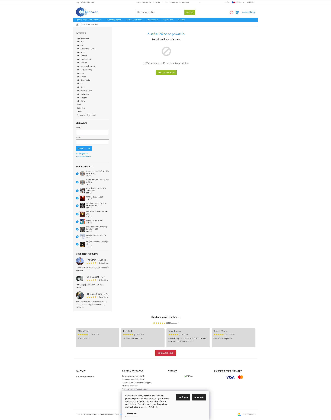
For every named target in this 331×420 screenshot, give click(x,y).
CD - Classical (82, 56)
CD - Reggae (82, 97)
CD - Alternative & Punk (86, 48)
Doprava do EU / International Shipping (137, 382)
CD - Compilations (84, 59)
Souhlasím (199, 397)
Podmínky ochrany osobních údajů (135, 389)
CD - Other (81, 87)
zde (156, 407)
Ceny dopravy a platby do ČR (148, 2)
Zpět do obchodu (166, 72)
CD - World (81, 101)
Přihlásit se (84, 148)
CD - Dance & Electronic (86, 66)
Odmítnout (183, 397)
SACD (79, 104)
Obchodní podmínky (130, 386)
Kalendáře (81, 108)
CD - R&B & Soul (83, 94)
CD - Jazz (80, 83)
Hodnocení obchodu (165, 317)
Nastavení (132, 413)
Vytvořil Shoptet (249, 414)
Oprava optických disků (86, 115)
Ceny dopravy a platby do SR (177, 2)
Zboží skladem (83, 38)
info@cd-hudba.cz (87, 376)
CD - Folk (80, 73)
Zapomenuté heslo (83, 156)
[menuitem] (88, 20)
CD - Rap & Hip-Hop (84, 90)
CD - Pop (80, 42)
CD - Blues (81, 52)
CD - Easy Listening (84, 69)
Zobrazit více (165, 352)
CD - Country (82, 62)
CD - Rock (81, 45)
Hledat (189, 12)
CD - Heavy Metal (83, 80)
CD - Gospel (81, 76)
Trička (79, 111)
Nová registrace (82, 153)
